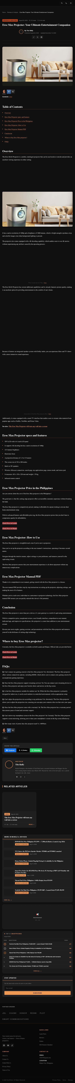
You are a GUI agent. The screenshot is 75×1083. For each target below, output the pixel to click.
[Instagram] (20, 776)
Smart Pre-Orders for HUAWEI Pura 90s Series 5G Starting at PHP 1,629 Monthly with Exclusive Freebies (42, 872)
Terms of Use (6, 1070)
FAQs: (7, 141)
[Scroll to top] (70, 1079)
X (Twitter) (24, 750)
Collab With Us (6, 1063)
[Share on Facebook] (41, 37)
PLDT (42, 1013)
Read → (31, 824)
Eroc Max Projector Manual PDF (15, 129)
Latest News (42, 1034)
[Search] (62, 3)
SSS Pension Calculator (46, 1045)
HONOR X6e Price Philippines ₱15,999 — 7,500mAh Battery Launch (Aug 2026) (40, 841)
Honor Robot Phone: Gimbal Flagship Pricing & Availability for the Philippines (39, 861)
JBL (4, 1013)
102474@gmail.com (45, 1058)
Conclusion (8, 133)
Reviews (41, 1037)
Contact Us (5, 1059)
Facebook (11, 750)
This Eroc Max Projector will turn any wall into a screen (28, 426)
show (10, 97)
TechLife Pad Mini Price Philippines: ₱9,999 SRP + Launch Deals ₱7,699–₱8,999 (39, 890)
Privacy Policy (6, 1066)
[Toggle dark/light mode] (66, 3)
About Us (5, 1056)
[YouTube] (8, 1045)
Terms (64, 1080)
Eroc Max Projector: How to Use (15, 125)
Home (4, 12)
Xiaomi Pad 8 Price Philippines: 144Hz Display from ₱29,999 (33, 880)
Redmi (33, 1013)
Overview (8, 113)
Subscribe (37, 993)
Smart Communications (15, 1019)
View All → (8, 900)
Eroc (5, 738)
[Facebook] (16, 776)
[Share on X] (37, 37)
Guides (41, 1041)
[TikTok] (12, 1045)
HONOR (23, 1013)
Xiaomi (13, 1013)
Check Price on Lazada (9, 523)
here (45, 283)
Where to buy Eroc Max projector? (16, 137)
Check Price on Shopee (9, 528)
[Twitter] (13, 92)
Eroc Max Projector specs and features (17, 117)
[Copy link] (33, 37)
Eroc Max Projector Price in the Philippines (19, 121)
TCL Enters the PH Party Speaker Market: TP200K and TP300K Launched (38, 851)
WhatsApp (37, 750)
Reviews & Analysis (12, 12)
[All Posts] (24, 776)
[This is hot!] (9, 92)
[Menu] (71, 3)
